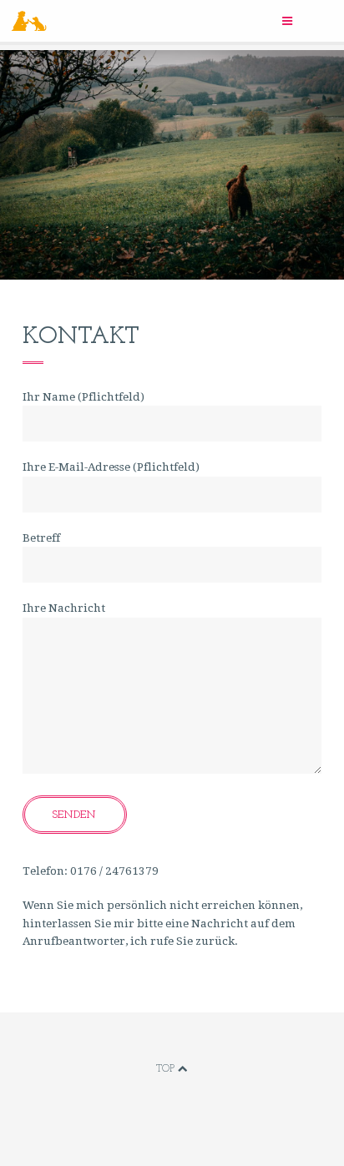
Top (167, 1069)
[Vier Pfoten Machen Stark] (144, 21)
